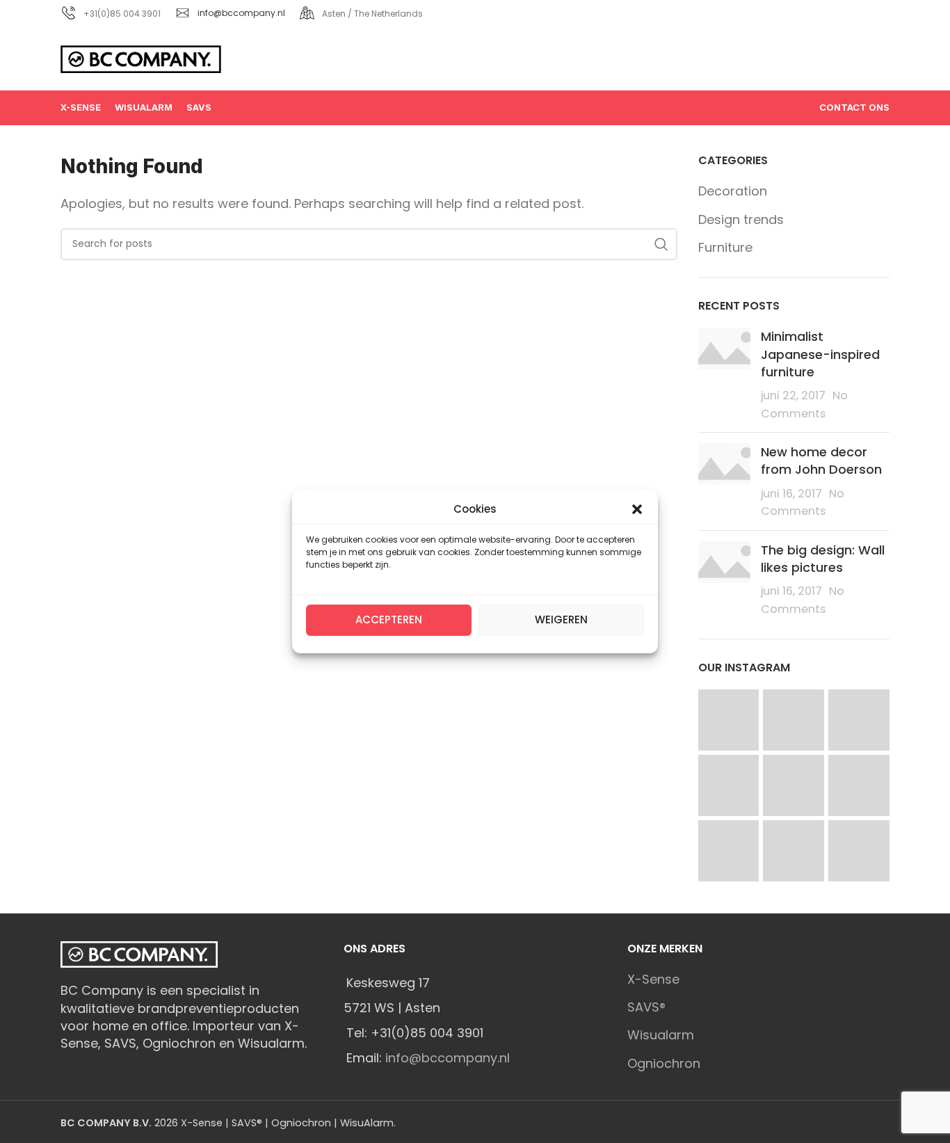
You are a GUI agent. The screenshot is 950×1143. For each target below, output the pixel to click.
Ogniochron (663, 1063)
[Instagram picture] (728, 720)
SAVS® (646, 1007)
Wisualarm (660, 1035)
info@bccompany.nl (241, 13)
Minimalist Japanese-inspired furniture (820, 354)
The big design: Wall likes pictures (823, 558)
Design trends (741, 219)
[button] (637, 509)
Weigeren (561, 619)
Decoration (732, 191)
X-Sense (653, 979)
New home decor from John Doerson (821, 460)
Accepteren (388, 619)
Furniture (725, 247)
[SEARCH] (661, 244)
